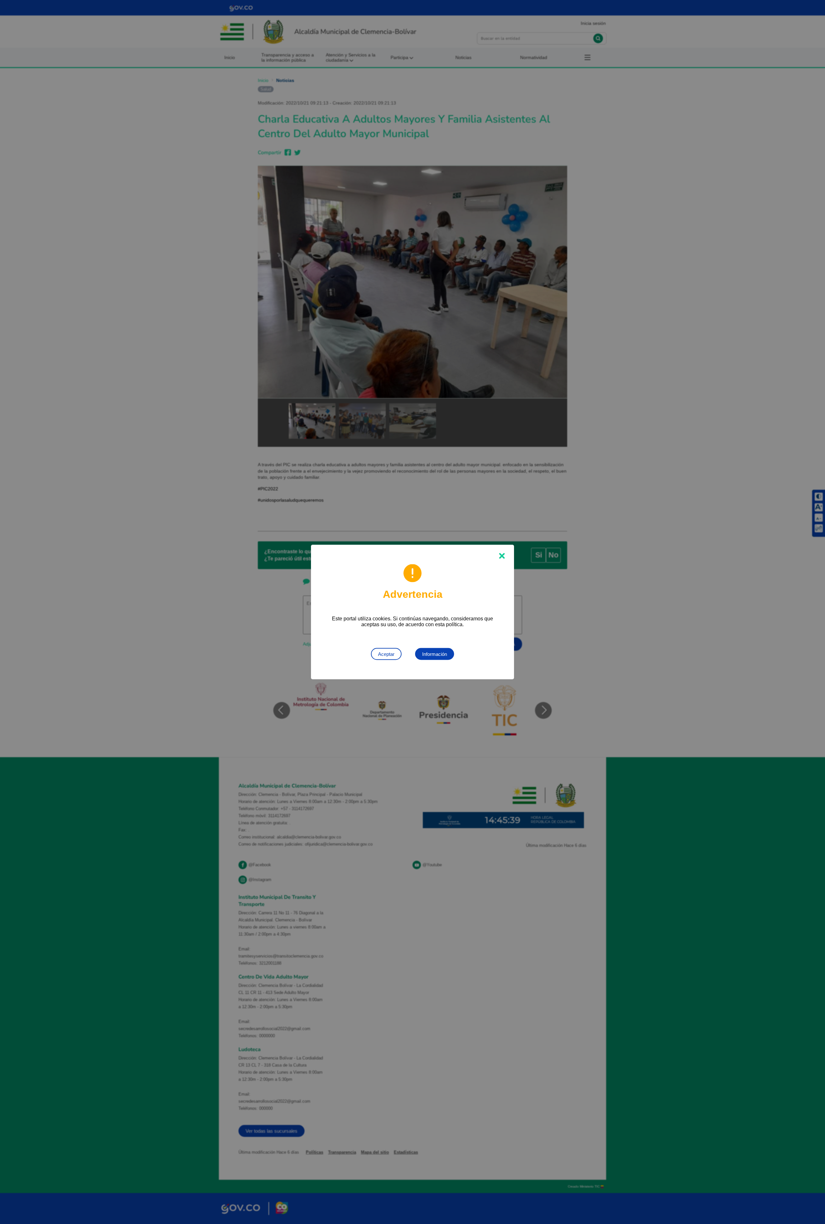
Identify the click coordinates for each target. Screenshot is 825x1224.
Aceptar (386, 654)
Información (434, 654)
